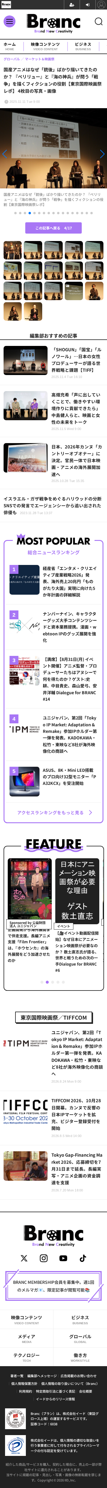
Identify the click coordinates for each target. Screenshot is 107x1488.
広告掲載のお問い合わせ (79, 1375)
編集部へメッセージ (42, 1375)
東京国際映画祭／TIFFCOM (54, 1017)
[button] (16, 155)
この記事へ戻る (53, 227)
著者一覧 (16, 1375)
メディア (26, 1338)
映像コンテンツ (45, 46)
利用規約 (25, 1391)
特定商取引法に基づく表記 (55, 1391)
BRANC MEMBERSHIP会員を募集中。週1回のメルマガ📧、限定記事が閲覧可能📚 (53, 1286)
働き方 (80, 1357)
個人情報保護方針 (24, 1383)
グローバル (80, 1338)
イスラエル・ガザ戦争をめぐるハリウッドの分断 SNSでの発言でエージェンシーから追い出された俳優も (53, 505)
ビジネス (83, 46)
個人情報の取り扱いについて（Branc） (70, 1383)
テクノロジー (26, 1357)
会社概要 (85, 1391)
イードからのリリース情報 (55, 1398)
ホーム (10, 46)
